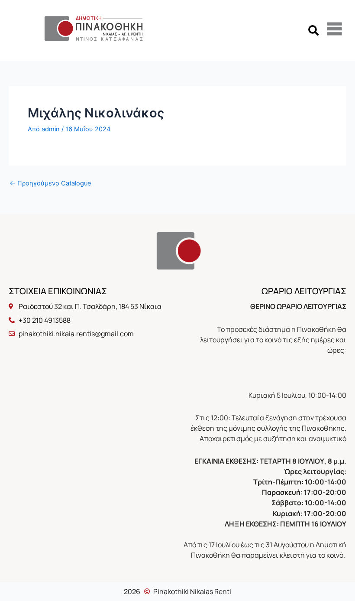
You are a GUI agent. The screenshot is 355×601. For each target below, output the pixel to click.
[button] (313, 30)
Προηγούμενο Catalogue (50, 183)
